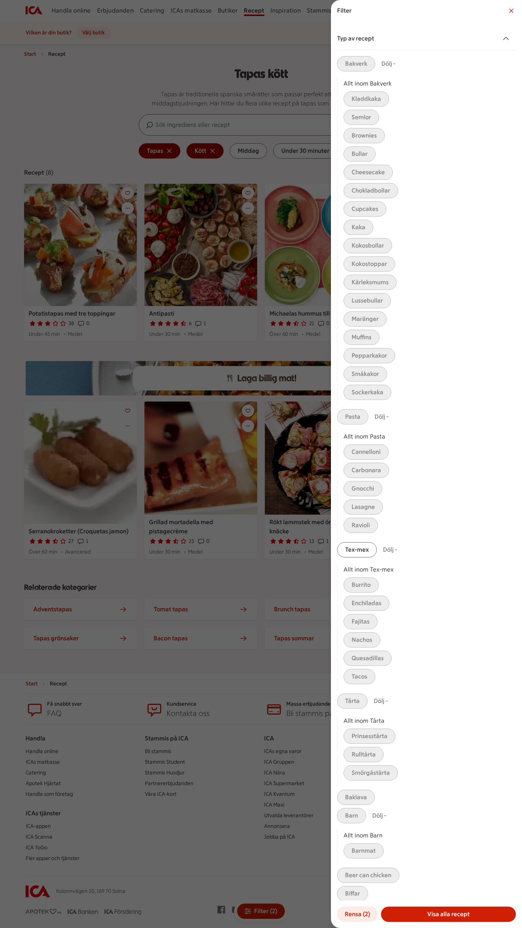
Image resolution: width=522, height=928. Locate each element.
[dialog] (426, 464)
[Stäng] (511, 10)
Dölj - (388, 63)
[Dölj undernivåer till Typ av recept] (507, 39)
